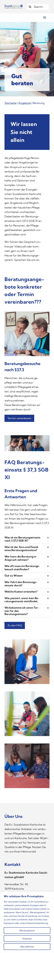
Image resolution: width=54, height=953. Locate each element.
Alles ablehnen (27, 946)
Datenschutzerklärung (37, 923)
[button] (27, 539)
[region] (27, 922)
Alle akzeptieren (27, 930)
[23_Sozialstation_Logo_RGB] (13, 6)
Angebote (24, 103)
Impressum (9, 923)
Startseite (10, 103)
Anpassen (27, 938)
